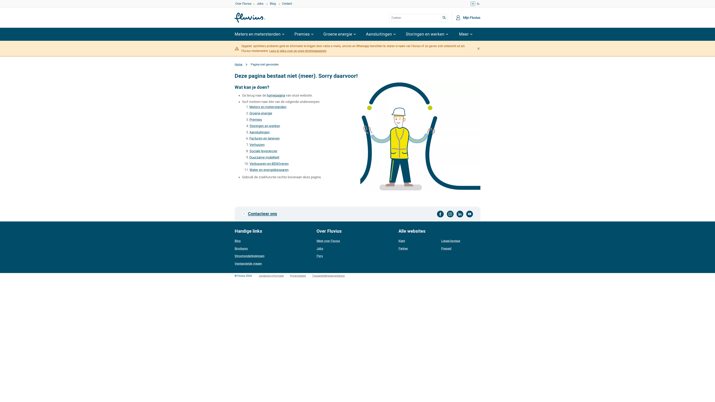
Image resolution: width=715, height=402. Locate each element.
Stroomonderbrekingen (249, 256)
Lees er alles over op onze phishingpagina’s (297, 51)
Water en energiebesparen (269, 170)
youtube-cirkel (469, 214)
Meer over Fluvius (328, 241)
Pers (320, 256)
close (478, 48)
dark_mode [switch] (478, 3)
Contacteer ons (262, 213)
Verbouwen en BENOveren (269, 164)
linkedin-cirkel (460, 214)
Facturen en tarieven (265, 138)
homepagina (276, 95)
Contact (287, 3)
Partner (403, 248)
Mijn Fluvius (471, 18)
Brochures (241, 248)
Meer (464, 34)
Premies (302, 34)
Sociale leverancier (263, 151)
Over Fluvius (243, 3)
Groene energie (337, 34)
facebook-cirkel (440, 214)
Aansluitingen (379, 34)
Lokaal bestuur (450, 241)
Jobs (260, 3)
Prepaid (446, 248)
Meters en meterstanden (258, 34)
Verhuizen (257, 145)
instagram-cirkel (450, 214)
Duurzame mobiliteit (264, 157)
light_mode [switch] (472, 3)
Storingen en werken (425, 34)
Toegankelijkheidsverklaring (328, 275)
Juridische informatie (271, 275)
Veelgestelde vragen (248, 263)
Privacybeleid (298, 275)
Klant (401, 241)
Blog (273, 3)
